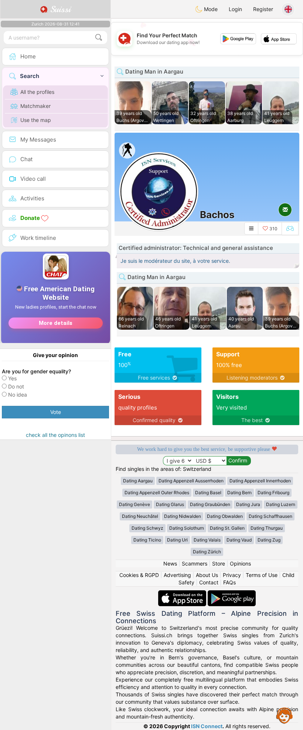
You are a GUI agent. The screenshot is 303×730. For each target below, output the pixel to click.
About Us (207, 575)
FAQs (229, 582)
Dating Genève (134, 504)
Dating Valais (207, 540)
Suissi (59, 9)
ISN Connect (206, 726)
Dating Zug (269, 540)
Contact (208, 582)
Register (263, 9)
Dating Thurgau (267, 528)
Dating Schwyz (147, 528)
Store (218, 563)
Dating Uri (177, 540)
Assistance (284, 715)
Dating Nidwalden (182, 516)
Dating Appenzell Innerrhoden (260, 480)
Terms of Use (262, 575)
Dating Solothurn (186, 528)
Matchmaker (35, 106)
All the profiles (37, 92)
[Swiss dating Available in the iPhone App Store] (183, 594)
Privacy (232, 575)
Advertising (177, 575)
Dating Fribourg (273, 492)
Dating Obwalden (225, 516)
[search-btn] (98, 37)
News (170, 563)
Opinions (240, 563)
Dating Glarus (170, 504)
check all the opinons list (55, 435)
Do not (16, 386)
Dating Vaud (239, 540)
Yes (12, 378)
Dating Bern (239, 492)
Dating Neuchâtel (140, 516)
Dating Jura (248, 504)
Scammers (194, 563)
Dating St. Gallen (227, 528)
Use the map (35, 120)
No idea (17, 394)
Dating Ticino (147, 540)
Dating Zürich (207, 551)
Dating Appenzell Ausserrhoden (191, 480)
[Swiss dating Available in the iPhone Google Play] (232, 594)
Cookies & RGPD (139, 575)
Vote (55, 412)
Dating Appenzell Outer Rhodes (157, 492)
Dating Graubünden (210, 504)
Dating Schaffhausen (270, 516)
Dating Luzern (280, 504)
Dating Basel (208, 492)
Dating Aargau (138, 480)
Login (235, 9)
